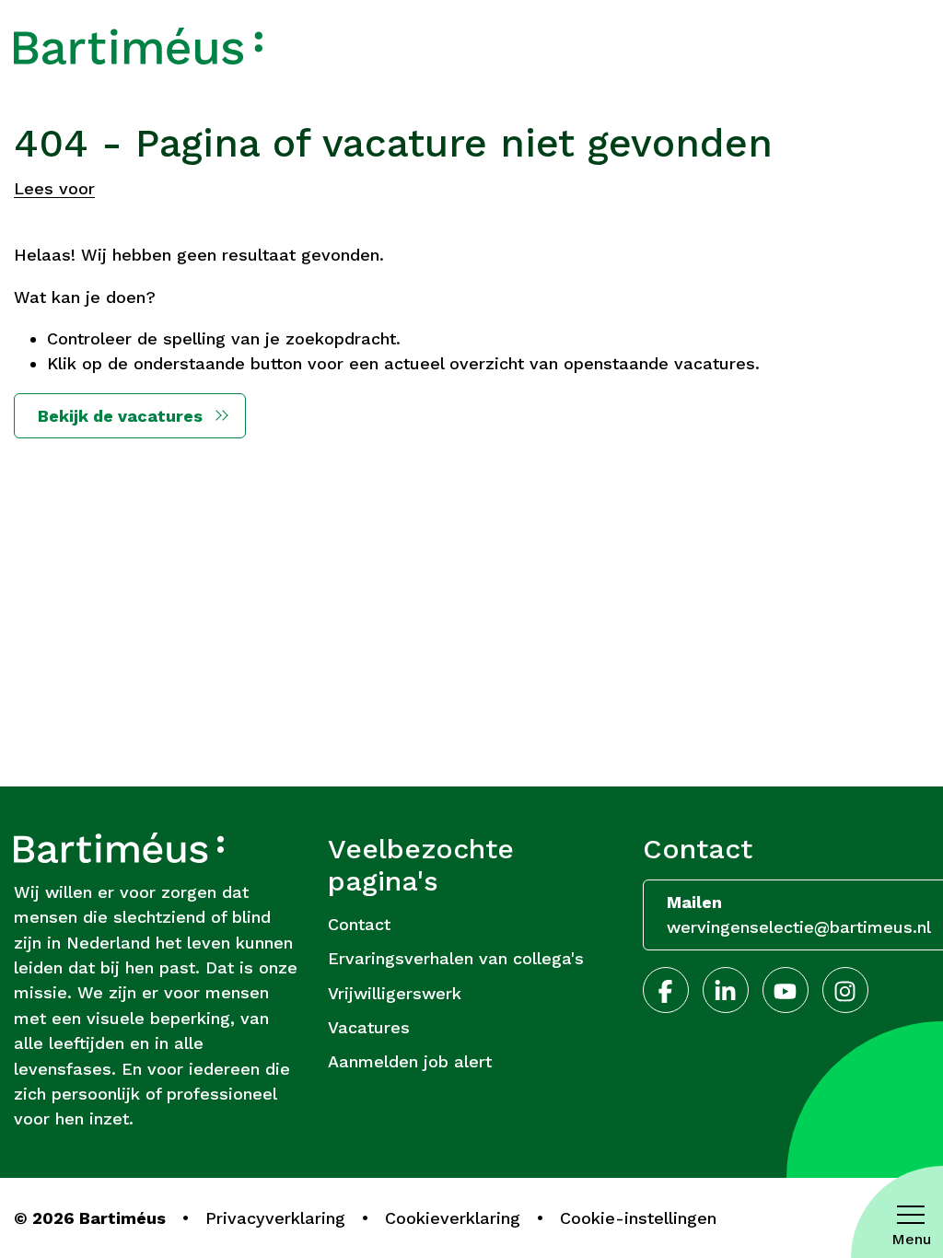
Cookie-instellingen (638, 1218)
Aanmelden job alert (410, 1061)
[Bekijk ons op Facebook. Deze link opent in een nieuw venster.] (666, 990)
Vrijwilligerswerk (394, 993)
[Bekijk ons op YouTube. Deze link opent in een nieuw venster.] (786, 990)
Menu (911, 1239)
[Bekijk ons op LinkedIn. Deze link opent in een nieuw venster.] (726, 990)
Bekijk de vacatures (120, 415)
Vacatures (369, 1027)
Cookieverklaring (452, 1218)
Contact (359, 924)
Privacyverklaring (275, 1218)
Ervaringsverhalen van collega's (456, 958)
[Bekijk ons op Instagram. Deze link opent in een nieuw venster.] (845, 990)
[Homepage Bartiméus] (138, 46)
